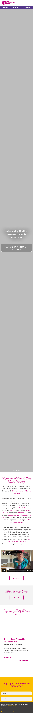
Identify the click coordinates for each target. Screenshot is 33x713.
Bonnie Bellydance (25, 508)
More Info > (7, 657)
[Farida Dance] (8, 3)
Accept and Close (7, 710)
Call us (27, 7)
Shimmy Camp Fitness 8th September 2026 (14, 640)
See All (16, 597)
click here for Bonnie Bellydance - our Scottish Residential (16, 247)
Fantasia (21, 513)
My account (16, 7)
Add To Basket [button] (23, 660)
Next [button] (19, 670)
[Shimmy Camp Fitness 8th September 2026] (16, 627)
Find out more (12, 705)
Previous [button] (14, 670)
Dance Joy (13, 510)
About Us (16, 578)
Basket (5, 7)
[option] (16, 642)
